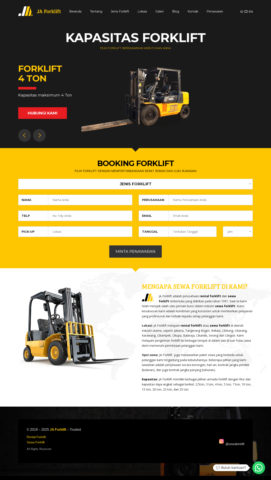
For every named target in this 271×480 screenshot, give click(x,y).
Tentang (96, 11)
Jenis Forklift (120, 11)
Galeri (159, 11)
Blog (175, 11)
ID (241, 12)
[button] (258, 467)
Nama (26, 200)
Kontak (193, 11)
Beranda (75, 11)
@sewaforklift (234, 444)
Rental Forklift (36, 437)
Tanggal (150, 232)
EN (251, 12)
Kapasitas (149, 379)
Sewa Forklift (36, 442)
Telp (26, 216)
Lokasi (142, 11)
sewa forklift (225, 306)
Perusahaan (153, 200)
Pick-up (28, 232)
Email (147, 216)
